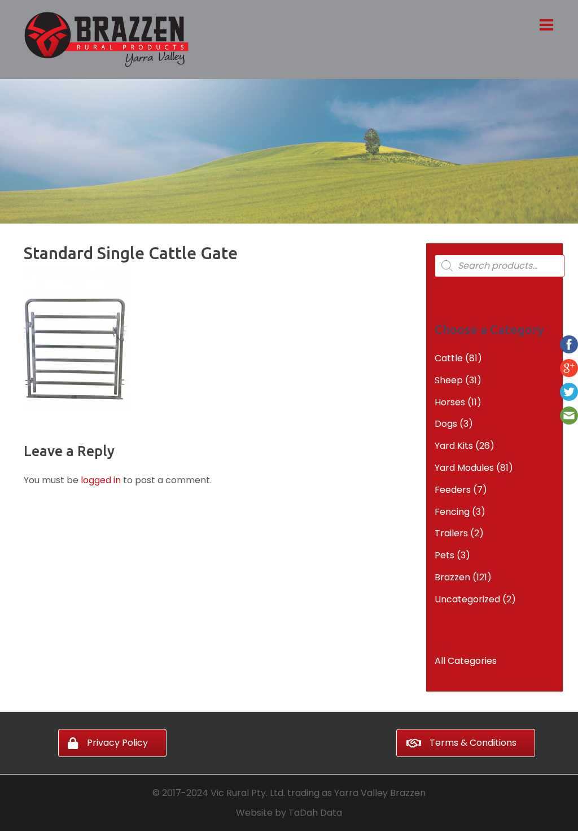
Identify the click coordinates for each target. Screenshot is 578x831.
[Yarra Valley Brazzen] (106, 38)
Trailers (451, 533)
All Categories (466, 660)
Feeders (453, 489)
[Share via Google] (569, 367)
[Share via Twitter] (569, 390)
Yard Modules (464, 467)
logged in (101, 480)
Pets (444, 555)
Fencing (452, 511)
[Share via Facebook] (569, 343)
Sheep (449, 380)
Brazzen (452, 577)
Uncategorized (467, 599)
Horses (450, 402)
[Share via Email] (569, 414)
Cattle (449, 358)
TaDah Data (315, 812)
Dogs (446, 423)
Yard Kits (454, 445)
